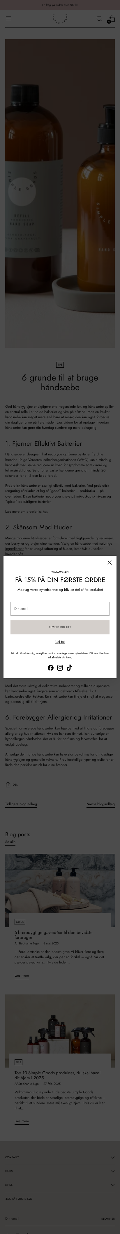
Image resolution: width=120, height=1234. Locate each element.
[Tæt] (109, 562)
